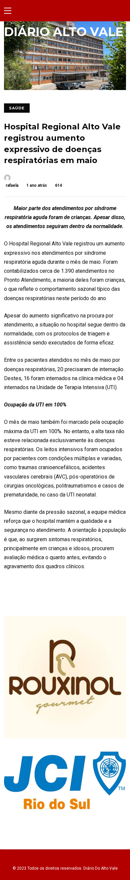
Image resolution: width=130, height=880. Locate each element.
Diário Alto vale (63, 31)
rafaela (12, 185)
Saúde (17, 108)
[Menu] (7, 10)
